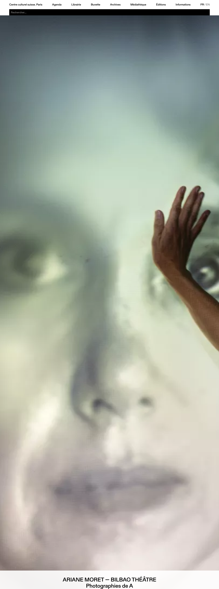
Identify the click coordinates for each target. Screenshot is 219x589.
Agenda (57, 4)
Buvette (95, 4)
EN (208, 4)
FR (202, 4)
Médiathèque (138, 4)
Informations (183, 4)
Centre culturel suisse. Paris (25, 4)
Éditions (161, 4)
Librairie (76, 4)
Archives (115, 4)
